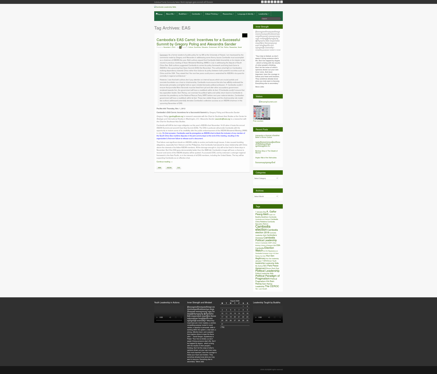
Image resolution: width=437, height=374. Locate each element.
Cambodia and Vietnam (262, 219)
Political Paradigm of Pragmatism (267, 277)
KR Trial (220, 47)
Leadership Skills (272, 263)
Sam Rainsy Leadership (263, 285)
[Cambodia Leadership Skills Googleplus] (272, 2)
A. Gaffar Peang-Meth (265, 213)
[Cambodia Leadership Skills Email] (265, 2)
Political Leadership (267, 271)
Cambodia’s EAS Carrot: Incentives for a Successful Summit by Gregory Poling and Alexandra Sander (198, 41)
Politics (226, 47)
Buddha (258, 217)
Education (205, 47)
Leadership (263, 14)
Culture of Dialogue (267, 245)
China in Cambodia (261, 243)
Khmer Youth (271, 261)
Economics (197, 47)
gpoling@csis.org (176, 116)
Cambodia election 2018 (266, 231)
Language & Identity (246, 14)
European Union (267, 253)
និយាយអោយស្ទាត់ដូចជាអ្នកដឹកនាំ (265, 162)
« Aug (222, 327)
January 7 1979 (261, 261)
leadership (260, 263)
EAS (178, 168)
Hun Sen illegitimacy (264, 257)
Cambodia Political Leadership (266, 239)
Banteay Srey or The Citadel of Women (266, 152)
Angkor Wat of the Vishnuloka (266, 157)
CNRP (270, 243)
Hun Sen (263, 256)
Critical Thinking (211, 14)
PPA (267, 281)
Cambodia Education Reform (265, 222)
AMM (159, 168)
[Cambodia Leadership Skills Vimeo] (278, 2)
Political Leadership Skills (264, 273)
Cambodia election (262, 228)
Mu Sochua (259, 266)
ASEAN (169, 168)
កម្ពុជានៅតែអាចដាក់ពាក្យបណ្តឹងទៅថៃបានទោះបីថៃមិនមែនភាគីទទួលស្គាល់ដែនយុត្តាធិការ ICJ (267, 144)
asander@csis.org (222, 119)
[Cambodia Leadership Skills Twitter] (281, 2)
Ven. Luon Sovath (261, 289)
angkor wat (272, 214)
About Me (170, 14)
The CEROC (272, 286)
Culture (190, 47)
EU (264, 251)
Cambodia (196, 14)
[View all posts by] (180, 47)
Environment (213, 47)
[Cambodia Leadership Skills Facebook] (275, 2)
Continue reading (164, 161)
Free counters (258, 121)
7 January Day (260, 212)
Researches (228, 14)
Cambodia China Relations (266, 220)
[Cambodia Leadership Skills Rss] (262, 2)
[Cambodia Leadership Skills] (165, 7)
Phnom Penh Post (272, 268)
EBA (274, 245)
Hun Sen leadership (272, 258)
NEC (265, 265)
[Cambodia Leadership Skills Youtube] (268, 2)
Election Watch (264, 249)
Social (240, 47)
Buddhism (183, 14)
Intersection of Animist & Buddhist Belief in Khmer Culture (267, 136)
